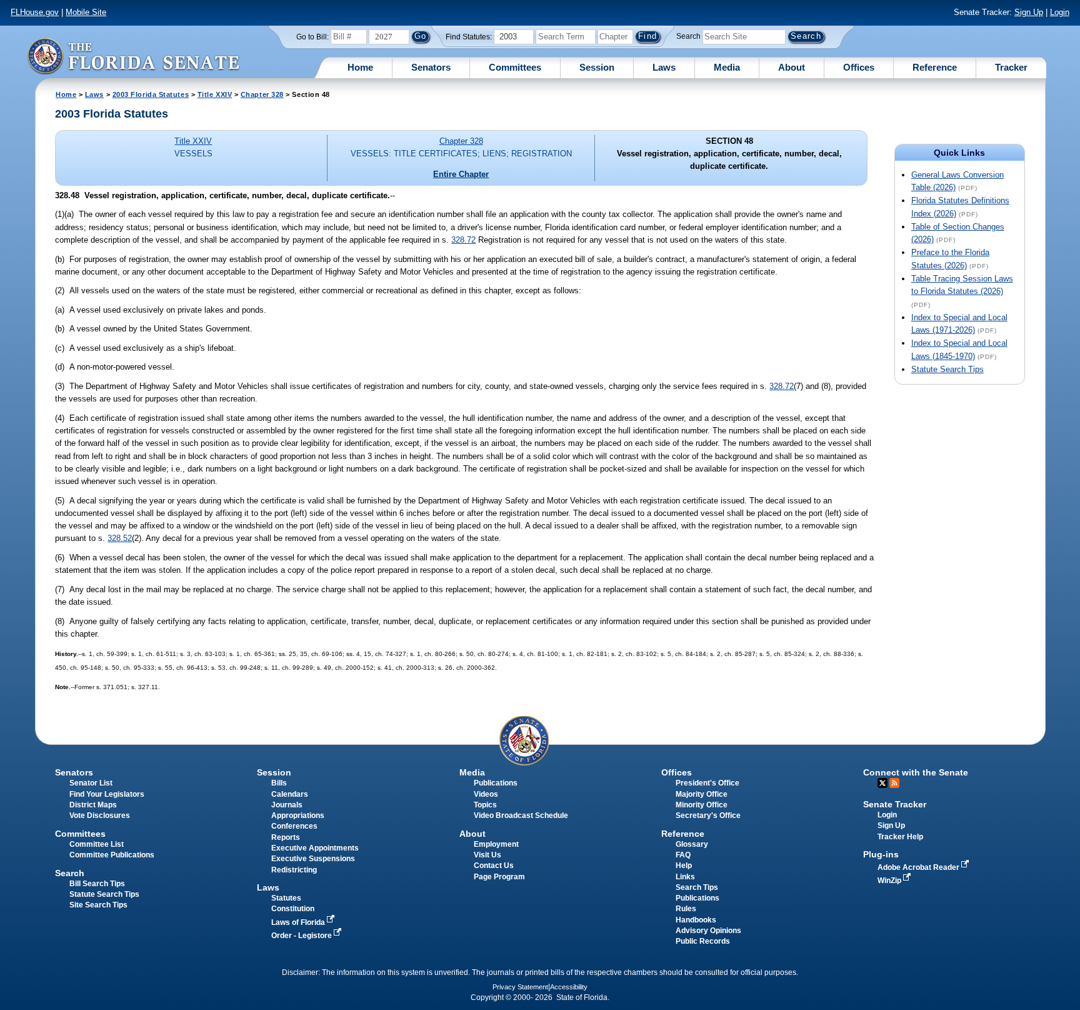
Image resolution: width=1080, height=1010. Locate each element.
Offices (858, 67)
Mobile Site (86, 12)
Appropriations (297, 815)
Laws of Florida (299, 922)
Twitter (883, 783)
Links (685, 877)
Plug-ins (881, 854)
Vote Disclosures (99, 815)
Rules (686, 908)
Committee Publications (111, 855)
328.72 (463, 240)
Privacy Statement (520, 987)
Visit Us (487, 855)
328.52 (120, 538)
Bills (279, 783)
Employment (496, 844)
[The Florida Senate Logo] (133, 56)
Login (1059, 12)
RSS (894, 783)
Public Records (703, 941)
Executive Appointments (315, 848)
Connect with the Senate (915, 772)
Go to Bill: (312, 37)
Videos (486, 794)
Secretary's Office (708, 815)
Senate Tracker (894, 804)
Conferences (294, 826)
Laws (664, 67)
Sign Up (1028, 12)
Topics (485, 805)
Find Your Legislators (106, 794)
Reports (285, 837)
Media (727, 67)
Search (688, 36)
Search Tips (697, 887)
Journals (286, 805)
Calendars (289, 794)
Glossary (692, 844)
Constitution (292, 908)
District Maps (93, 805)
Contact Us (494, 865)
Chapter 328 (262, 94)
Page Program (499, 877)
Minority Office (702, 805)
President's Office (707, 783)
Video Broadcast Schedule (521, 815)
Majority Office (702, 794)
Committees (515, 67)
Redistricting (294, 870)
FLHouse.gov (35, 12)
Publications (496, 783)
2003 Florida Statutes (150, 94)
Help (684, 865)
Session (596, 67)
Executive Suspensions (313, 858)
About (791, 67)
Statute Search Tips (947, 369)
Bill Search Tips (97, 883)
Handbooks (696, 920)
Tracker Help (900, 837)
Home (360, 67)
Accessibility (569, 987)
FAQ (683, 855)
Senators (431, 67)
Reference (934, 67)
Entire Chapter (461, 174)
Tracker (1011, 67)
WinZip (890, 880)
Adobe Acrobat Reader (919, 867)
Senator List (90, 783)
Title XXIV (215, 94)
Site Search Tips (98, 905)
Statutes (286, 898)
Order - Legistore (302, 935)
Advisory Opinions (708, 930)
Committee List (96, 844)
